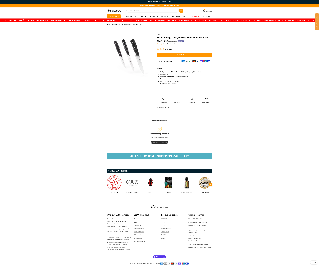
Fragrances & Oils (186, 192)
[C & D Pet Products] (132, 182)
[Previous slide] (135, 2)
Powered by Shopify (153, 263)
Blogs (135, 222)
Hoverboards (205, 192)
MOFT (163, 222)
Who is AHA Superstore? (118, 215)
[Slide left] (108, 184)
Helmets (163, 225)
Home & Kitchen (166, 228)
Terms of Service (139, 231)
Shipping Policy (138, 238)
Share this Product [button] (164, 107)
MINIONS (164, 219)
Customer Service (196, 215)
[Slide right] (210, 184)
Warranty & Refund (139, 241)
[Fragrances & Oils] (186, 182)
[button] (317, 22)
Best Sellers (114, 192)
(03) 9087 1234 (197, 219)
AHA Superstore (141, 263)
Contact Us (137, 225)
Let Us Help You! (141, 215)
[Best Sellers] (114, 182)
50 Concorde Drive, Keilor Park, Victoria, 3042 (197, 231)
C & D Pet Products (132, 192)
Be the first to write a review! (159, 142)
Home (108, 24)
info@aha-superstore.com (199, 222)
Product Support (139, 228)
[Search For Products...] (181, 11)
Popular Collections (170, 215)
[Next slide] (184, 2)
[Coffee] (168, 182)
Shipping (159, 44)
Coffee (168, 192)
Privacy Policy (138, 235)
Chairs (150, 192)
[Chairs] (150, 182)
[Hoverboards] (204, 182)
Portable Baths (165, 235)
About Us (137, 219)
